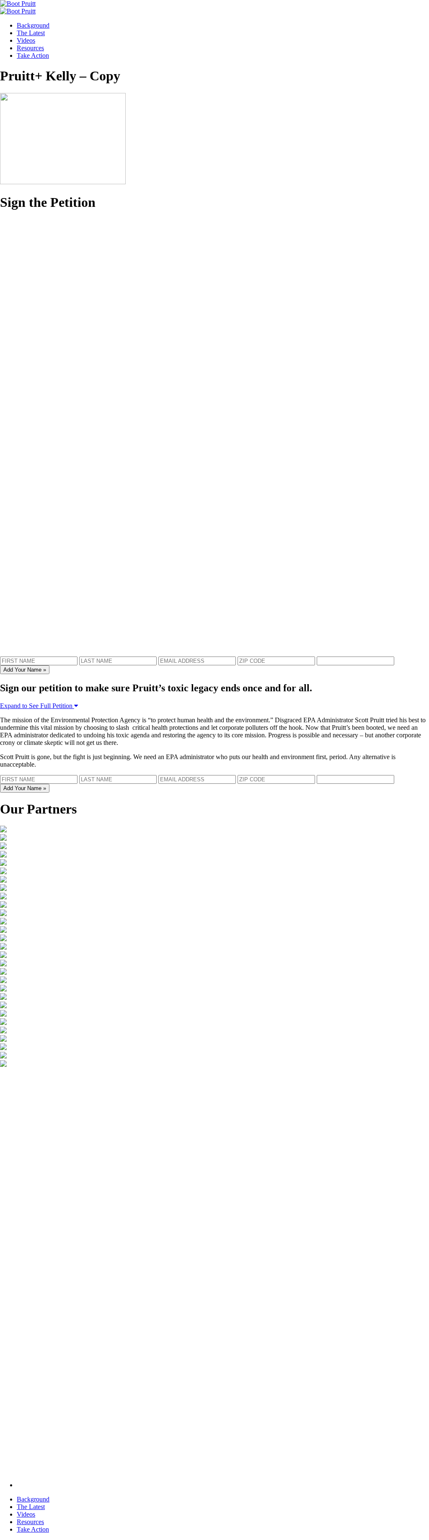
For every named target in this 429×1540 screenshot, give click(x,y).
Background (33, 25)
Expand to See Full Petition (37, 705)
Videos (26, 40)
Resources (30, 48)
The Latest (31, 32)
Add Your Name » (24, 670)
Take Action (33, 55)
